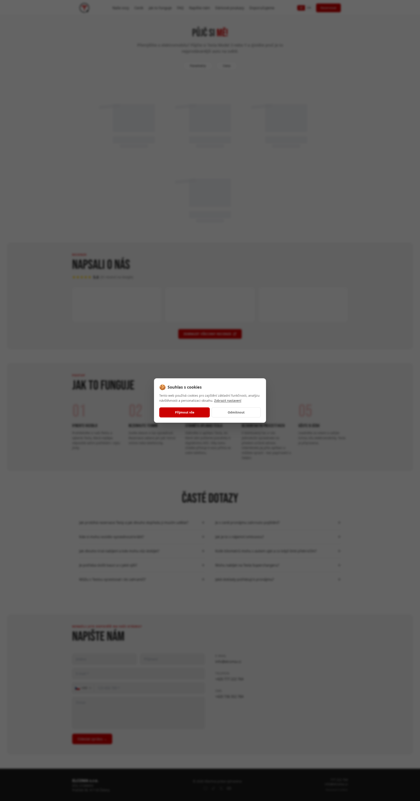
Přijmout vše (184, 412)
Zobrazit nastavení (227, 400)
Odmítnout (236, 412)
